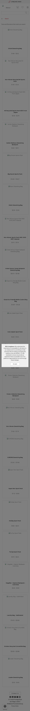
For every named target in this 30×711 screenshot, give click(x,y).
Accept (15, 364)
